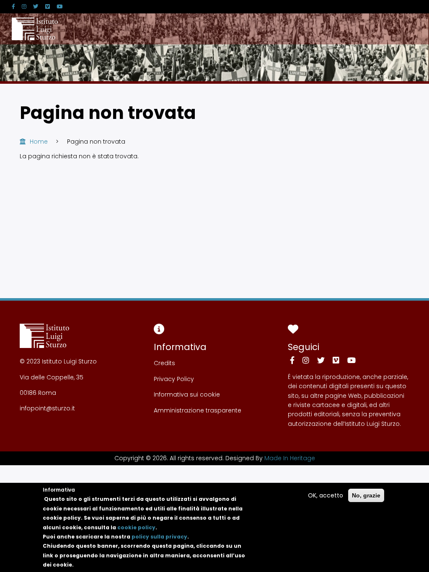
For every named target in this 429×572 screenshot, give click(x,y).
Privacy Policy (174, 379)
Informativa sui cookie (187, 394)
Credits (164, 363)
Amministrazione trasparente (197, 410)
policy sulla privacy (159, 536)
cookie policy (136, 527)
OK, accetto (325, 495)
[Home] (35, 29)
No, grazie (366, 495)
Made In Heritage (289, 458)
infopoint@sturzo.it (47, 408)
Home (39, 141)
